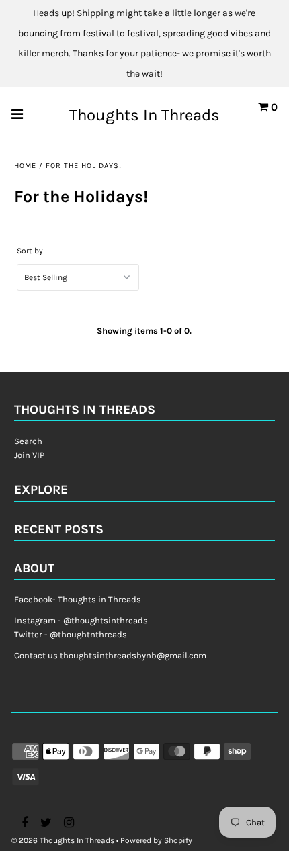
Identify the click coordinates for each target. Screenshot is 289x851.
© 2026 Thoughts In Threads (62, 840)
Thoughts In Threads (144, 114)
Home (25, 165)
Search (28, 441)
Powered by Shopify (156, 840)
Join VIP (29, 455)
